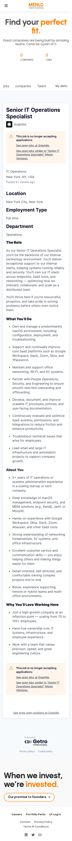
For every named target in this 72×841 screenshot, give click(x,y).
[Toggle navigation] (6, 5)
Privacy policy (27, 751)
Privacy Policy (43, 822)
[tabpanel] (36, 447)
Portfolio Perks (36, 814)
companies (23, 86)
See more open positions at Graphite (36, 712)
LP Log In (55, 814)
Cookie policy (45, 751)
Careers (17, 814)
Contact (25, 822)
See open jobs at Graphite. (33, 145)
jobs (6, 86)
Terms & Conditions (36, 826)
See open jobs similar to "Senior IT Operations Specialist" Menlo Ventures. (37, 154)
